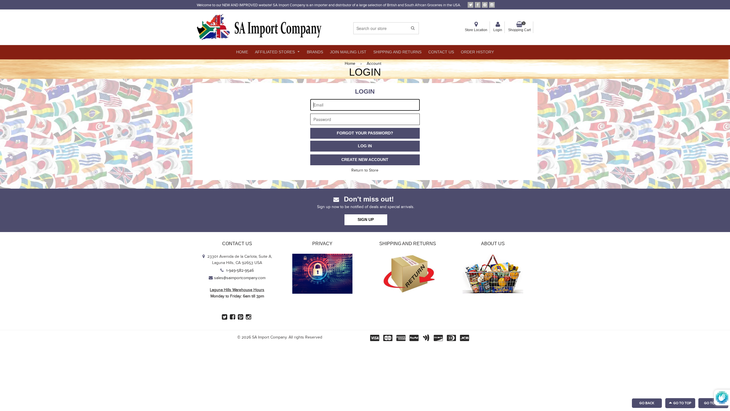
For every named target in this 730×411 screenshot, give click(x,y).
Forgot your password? (365, 133)
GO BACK (646, 403)
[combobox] (386, 28)
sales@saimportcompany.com (239, 278)
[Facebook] (477, 5)
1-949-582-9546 (239, 270)
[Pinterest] (485, 5)
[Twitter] (470, 5)
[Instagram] (492, 5)
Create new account (364, 159)
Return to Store (364, 170)
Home (350, 63)
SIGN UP (366, 219)
